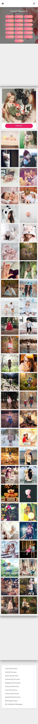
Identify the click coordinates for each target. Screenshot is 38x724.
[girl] (28, 270)
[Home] (3, 3)
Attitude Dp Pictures (12, 679)
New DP (10, 16)
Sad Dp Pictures (11, 672)
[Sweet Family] (28, 177)
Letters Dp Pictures (12, 693)
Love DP (28, 16)
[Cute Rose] (28, 214)
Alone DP (19, 20)
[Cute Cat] (10, 158)
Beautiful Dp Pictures (12, 697)
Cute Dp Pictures (11, 690)
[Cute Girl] (10, 214)
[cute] (10, 307)
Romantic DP (10, 28)
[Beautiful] (28, 288)
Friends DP (10, 32)
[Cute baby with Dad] (28, 158)
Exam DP (19, 28)
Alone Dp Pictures (11, 676)
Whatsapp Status (11, 701)
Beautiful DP (29, 24)
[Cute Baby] (10, 139)
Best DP (19, 16)
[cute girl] (28, 363)
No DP (28, 28)
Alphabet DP (20, 40)
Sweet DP (19, 32)
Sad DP (10, 20)
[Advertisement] (19, 65)
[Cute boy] (10, 363)
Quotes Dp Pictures (12, 686)
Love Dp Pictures (11, 668)
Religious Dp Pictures (13, 683)
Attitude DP (29, 20)
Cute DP (9, 24)
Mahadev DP (29, 32)
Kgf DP (28, 36)
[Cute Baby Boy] (10, 177)
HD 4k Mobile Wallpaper (14, 704)
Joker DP (19, 36)
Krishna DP (10, 36)
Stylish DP (20, 24)
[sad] (28, 139)
